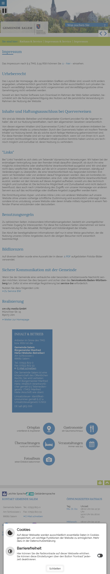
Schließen (55, 568)
